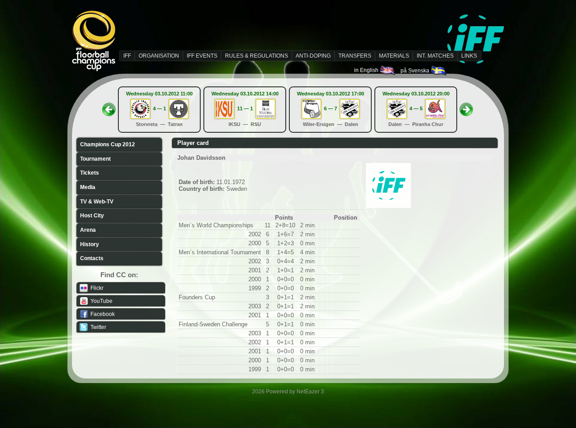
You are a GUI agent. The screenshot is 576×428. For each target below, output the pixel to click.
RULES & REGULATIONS (256, 56)
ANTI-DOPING (313, 56)
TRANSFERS (354, 56)
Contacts (92, 258)
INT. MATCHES (435, 56)
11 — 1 (245, 108)
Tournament (95, 159)
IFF (127, 56)
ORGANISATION (159, 56)
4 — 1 (159, 108)
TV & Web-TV (96, 201)
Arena (88, 230)
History (89, 244)
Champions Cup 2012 (107, 144)
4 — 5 (416, 108)
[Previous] (109, 106)
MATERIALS (394, 56)
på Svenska (415, 71)
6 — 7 (330, 108)
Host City (92, 215)
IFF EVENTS (202, 56)
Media (87, 187)
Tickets (89, 173)
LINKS (469, 56)
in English (367, 70)
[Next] (466, 106)
